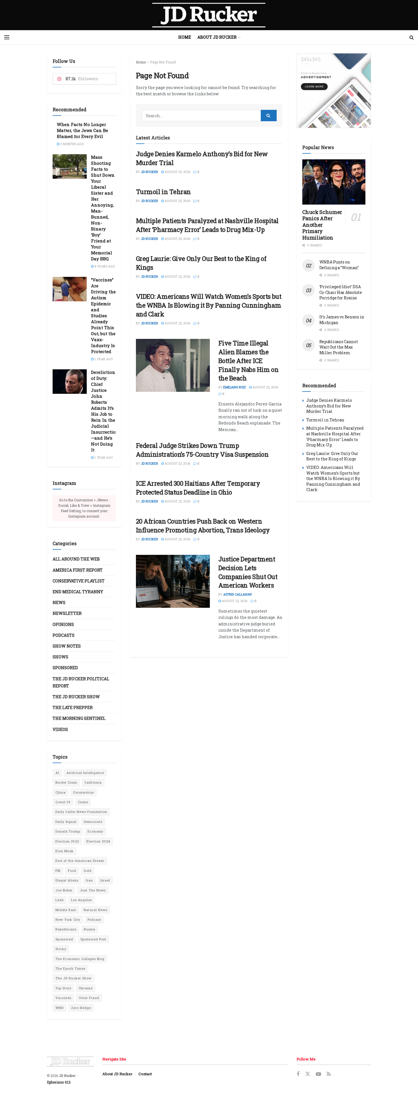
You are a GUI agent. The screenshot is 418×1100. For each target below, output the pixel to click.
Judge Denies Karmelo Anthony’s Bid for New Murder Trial (329, 405)
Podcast (94, 919)
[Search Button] (411, 37)
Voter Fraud (89, 998)
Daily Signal (65, 821)
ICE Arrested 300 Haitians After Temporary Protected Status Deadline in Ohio (198, 487)
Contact (145, 1073)
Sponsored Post (93, 939)
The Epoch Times (70, 968)
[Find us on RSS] (329, 1074)
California (93, 782)
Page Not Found (163, 62)
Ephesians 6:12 (59, 1082)
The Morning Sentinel (79, 718)
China (60, 792)
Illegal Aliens (66, 880)
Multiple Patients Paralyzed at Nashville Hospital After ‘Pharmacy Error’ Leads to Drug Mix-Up (207, 225)
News (59, 602)
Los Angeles (81, 900)
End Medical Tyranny (78, 591)
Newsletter (67, 613)
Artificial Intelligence (85, 773)
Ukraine (86, 988)
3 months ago (71, 144)
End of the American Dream (79, 860)
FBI (58, 870)
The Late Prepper (73, 707)
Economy (95, 831)
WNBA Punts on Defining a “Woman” (339, 264)
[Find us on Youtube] (318, 1074)
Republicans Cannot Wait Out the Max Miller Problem (338, 347)
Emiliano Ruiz (234, 387)
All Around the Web (76, 559)
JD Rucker (149, 172)
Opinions (63, 624)
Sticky (60, 949)
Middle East (65, 910)
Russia (89, 929)
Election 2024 (98, 841)
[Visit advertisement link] (334, 90)
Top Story (63, 988)
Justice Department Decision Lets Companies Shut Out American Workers (248, 572)
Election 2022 (67, 841)
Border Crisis (66, 782)
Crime (83, 802)
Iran (89, 880)
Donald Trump (67, 831)
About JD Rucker (217, 37)
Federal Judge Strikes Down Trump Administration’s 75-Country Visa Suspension (202, 449)
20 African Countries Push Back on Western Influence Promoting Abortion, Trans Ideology (203, 525)
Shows (60, 657)
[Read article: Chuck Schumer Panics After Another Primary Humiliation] (334, 182)
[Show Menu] (6, 37)
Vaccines (63, 998)
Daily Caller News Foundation (81, 811)
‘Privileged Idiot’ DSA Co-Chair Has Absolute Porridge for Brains (340, 292)
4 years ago (104, 266)
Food (72, 870)
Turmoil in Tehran (163, 192)
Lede (59, 900)
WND (59, 1008)
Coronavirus (83, 792)
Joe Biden (64, 890)
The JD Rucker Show (76, 696)
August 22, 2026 (177, 172)
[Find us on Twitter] (307, 1074)
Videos (60, 729)
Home (184, 37)
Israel (105, 880)
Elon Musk (64, 851)
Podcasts (64, 635)
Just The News (93, 890)
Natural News (95, 910)
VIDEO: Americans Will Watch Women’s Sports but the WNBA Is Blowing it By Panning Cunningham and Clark (209, 305)
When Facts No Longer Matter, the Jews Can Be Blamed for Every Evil (82, 130)
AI (57, 773)
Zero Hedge (81, 1008)
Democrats (93, 821)
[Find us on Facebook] (298, 1074)
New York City (67, 919)
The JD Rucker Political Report (81, 682)
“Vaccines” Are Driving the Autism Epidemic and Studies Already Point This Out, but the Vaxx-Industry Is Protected (103, 315)
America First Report (78, 570)
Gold (88, 870)
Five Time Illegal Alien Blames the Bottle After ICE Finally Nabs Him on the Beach (248, 360)
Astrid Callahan (237, 594)
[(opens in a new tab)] (173, 581)
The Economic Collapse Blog (79, 959)
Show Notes (67, 646)
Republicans (65, 929)
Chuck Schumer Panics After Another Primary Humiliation (322, 225)
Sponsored (65, 667)
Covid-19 (63, 802)
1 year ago (103, 359)
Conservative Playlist (79, 581)
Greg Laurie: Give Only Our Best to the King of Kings (332, 456)
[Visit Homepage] (209, 15)
